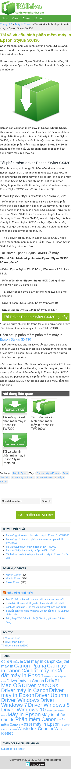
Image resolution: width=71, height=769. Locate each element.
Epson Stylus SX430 (15, 339)
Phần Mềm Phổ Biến (19, 593)
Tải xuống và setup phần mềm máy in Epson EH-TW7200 (37, 535)
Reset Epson (13, 582)
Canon (15, 18)
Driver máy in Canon (25, 680)
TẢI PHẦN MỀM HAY (35, 515)
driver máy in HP (14, 641)
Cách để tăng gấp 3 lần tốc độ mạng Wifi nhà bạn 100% (36, 607)
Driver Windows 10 (23, 710)
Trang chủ (6, 24)
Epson (26, 18)
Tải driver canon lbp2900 (14, 645)
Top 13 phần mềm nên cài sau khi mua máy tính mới (35, 599)
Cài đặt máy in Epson (48, 473)
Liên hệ (38, 18)
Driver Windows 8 (49, 705)
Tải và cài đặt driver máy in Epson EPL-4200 (30, 550)
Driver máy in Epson (22, 477)
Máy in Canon (13, 574)
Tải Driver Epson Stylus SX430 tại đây (36, 317)
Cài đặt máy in (38, 671)
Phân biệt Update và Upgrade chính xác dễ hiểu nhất (35, 603)
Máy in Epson (23, 24)
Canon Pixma (30, 666)
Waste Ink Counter (35, 728)
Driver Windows (45, 477)
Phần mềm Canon (36, 719)
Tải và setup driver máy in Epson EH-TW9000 (31, 546)
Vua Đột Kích (12, 638)
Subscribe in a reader (12, 748)
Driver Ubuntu (51, 695)
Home (5, 18)
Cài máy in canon (39, 661)
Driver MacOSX (40, 685)
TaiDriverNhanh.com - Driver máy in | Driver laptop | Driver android (22, 7)
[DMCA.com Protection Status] (35, 765)
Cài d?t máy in (12, 661)
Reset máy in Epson (40, 724)
